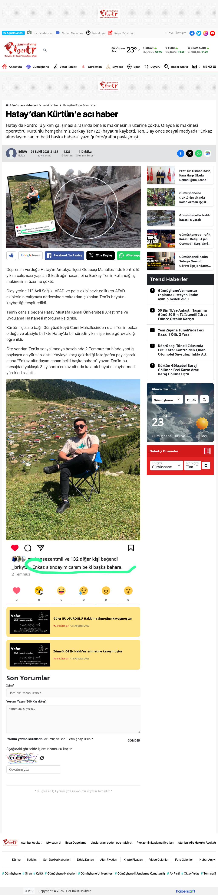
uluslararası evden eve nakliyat (111, 842)
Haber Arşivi (179, 66)
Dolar (149, 48)
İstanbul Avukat (31, 842)
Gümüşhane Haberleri (23, 105)
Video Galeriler (72, 33)
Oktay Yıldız (190, 873)
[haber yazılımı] (185, 891)
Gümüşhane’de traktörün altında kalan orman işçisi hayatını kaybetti (192, 197)
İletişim (181, 33)
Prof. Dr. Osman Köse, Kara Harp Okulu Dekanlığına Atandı (195, 175)
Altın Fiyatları (108, 859)
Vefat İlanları (68, 66)
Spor (136, 66)
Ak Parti (173, 873)
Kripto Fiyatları (133, 859)
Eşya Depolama (75, 842)
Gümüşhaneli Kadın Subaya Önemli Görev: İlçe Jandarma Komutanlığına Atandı (194, 261)
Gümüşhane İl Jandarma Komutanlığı (140, 873)
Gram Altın (198, 48)
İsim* (10, 685)
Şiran (27, 873)
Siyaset (117, 66)
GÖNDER (134, 740)
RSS (30, 891)
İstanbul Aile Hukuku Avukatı (197, 842)
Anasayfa (15, 66)
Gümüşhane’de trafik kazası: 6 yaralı (194, 217)
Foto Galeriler (43, 33)
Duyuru (155, 66)
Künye (169, 33)
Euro (171, 48)
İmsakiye (98, 33)
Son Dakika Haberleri (56, 859)
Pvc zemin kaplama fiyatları (155, 842)
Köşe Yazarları (124, 33)
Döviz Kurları (85, 859)
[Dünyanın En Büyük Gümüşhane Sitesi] (10, 842)
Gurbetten (95, 66)
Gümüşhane (41, 66)
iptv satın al (53, 842)
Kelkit (38, 873)
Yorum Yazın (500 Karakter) (26, 701)
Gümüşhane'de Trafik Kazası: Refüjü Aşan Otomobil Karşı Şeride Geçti (195, 239)
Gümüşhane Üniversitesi (95, 873)
